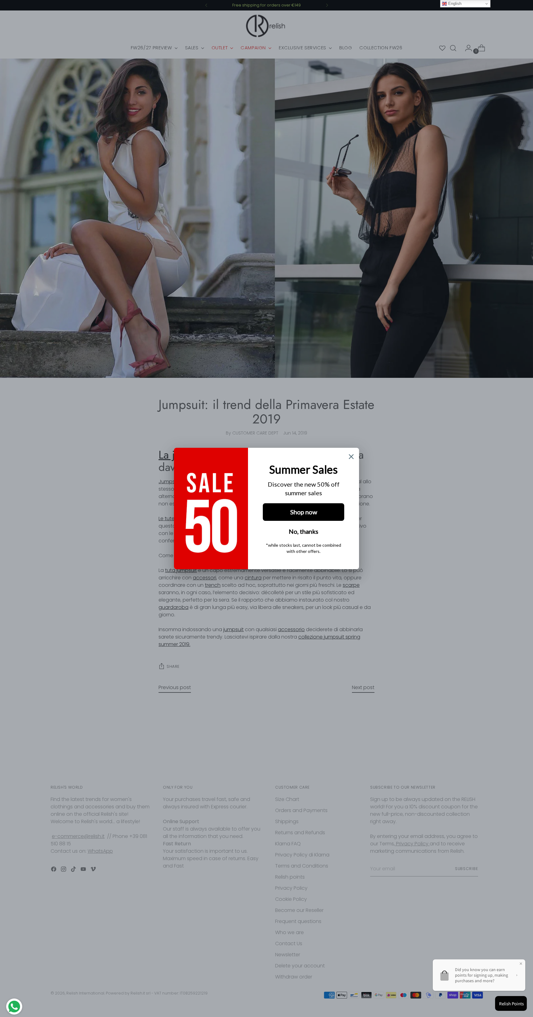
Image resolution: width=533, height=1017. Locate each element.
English (454, 3)
